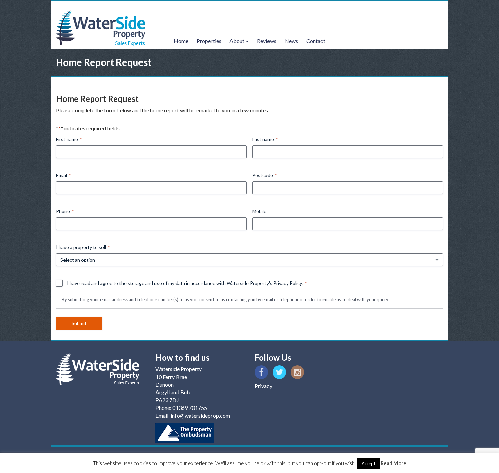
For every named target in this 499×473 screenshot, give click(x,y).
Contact (315, 41)
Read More (393, 463)
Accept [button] (368, 463)
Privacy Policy (287, 283)
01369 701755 (189, 407)
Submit (79, 323)
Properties (209, 41)
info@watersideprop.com (200, 415)
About (237, 41)
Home (181, 41)
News (291, 41)
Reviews (266, 41)
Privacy (263, 386)
